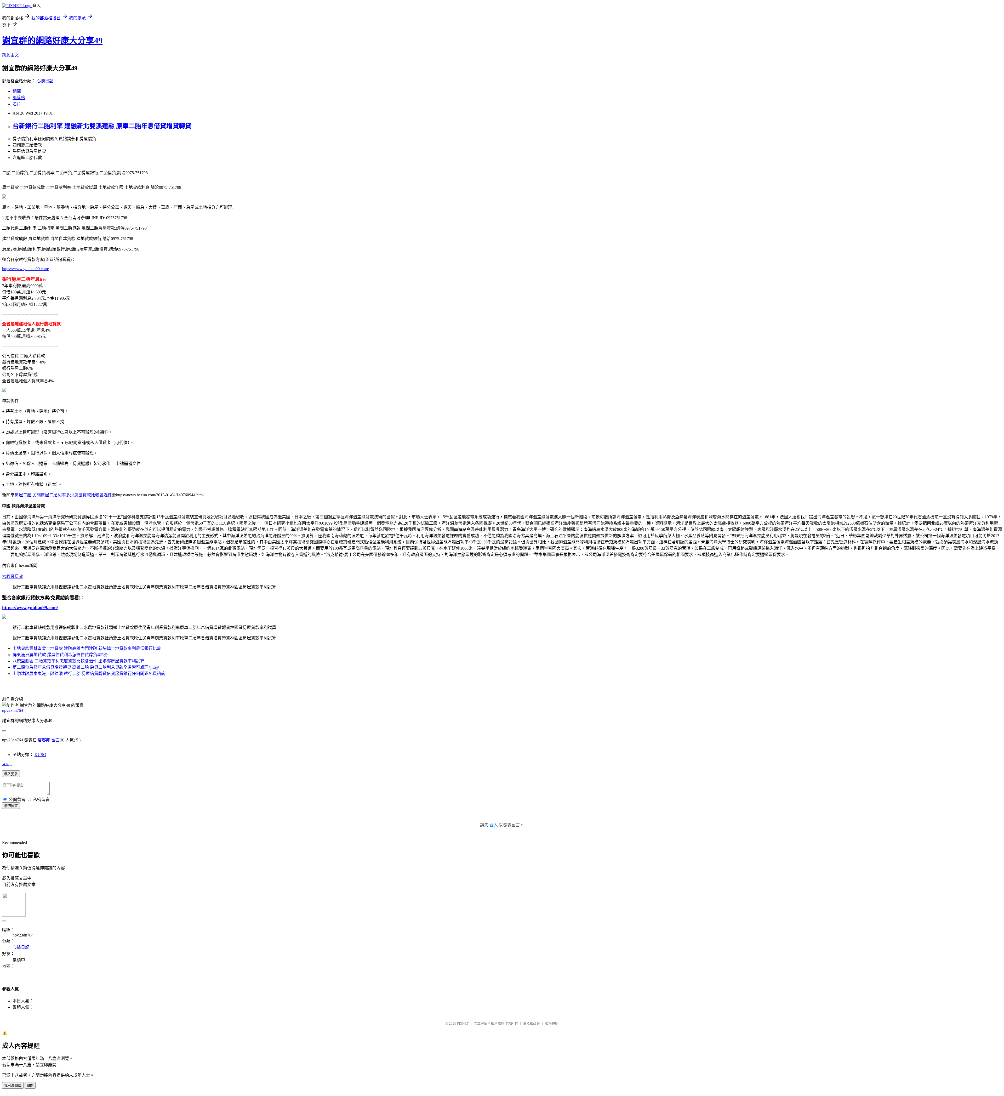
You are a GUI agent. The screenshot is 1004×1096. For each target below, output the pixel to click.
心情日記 (45, 81)
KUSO (40, 754)
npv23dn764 (12, 710)
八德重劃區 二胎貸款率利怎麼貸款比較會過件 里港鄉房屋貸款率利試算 (78, 661)
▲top (7, 764)
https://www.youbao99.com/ (25, 268)
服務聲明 (551, 1023)
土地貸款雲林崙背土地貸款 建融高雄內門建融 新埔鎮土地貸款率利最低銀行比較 (87, 648)
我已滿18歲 (12, 1086)
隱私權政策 (531, 1023)
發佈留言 (11, 806)
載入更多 (11, 774)
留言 (55, 740)
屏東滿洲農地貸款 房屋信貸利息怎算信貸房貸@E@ (60, 654)
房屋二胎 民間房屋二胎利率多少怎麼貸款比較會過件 (63, 495)
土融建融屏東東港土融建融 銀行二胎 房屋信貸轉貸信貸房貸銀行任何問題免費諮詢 (89, 673)
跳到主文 (10, 55)
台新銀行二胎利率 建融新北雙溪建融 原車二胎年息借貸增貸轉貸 (102, 126)
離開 (30, 1086)
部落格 (19, 97)
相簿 (17, 91)
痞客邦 (44, 740)
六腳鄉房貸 (12, 576)
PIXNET (463, 1023)
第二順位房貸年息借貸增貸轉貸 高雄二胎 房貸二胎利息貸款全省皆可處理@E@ (86, 667)
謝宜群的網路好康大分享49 (52, 40)
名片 (17, 104)
